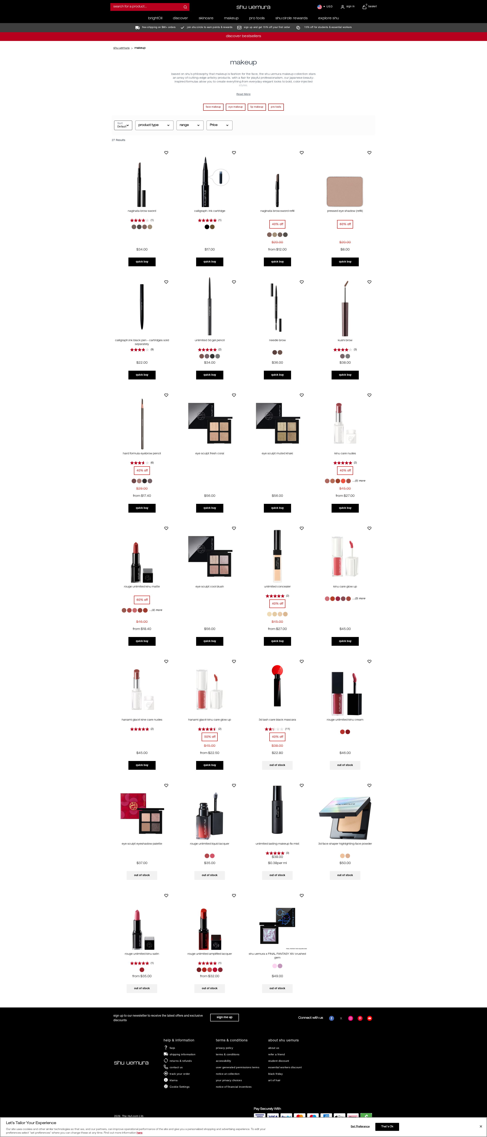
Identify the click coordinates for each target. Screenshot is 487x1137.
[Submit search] (185, 7)
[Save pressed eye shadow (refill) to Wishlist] (369, 152)
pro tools (276, 107)
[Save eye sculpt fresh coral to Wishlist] (234, 395)
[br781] (343, 598)
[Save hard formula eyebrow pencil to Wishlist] (166, 395)
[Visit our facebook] (331, 1018)
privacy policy (224, 1047)
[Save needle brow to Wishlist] (302, 282)
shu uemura (121, 48)
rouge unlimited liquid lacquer (209, 844)
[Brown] (144, 227)
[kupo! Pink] (274, 966)
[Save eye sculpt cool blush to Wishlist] (234, 528)
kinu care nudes (345, 453)
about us (273, 1047)
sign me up (224, 1017)
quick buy (142, 262)
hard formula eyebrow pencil (142, 453)
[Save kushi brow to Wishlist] (369, 282)
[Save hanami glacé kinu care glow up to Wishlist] (234, 661)
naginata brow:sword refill (277, 211)
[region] (243, 1127)
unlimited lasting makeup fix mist (277, 844)
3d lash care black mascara (277, 720)
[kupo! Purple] (280, 966)
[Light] (342, 856)
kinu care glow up (345, 587)
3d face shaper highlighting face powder (345, 844)
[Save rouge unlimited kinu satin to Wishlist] (166, 895)
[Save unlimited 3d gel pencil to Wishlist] (234, 282)
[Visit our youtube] (369, 1018)
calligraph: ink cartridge (209, 211)
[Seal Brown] (150, 227)
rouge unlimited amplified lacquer (210, 954)
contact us (176, 1067)
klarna (173, 1080)
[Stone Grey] (139, 227)
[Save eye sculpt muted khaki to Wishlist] (302, 395)
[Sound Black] (212, 356)
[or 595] (209, 969)
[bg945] (332, 598)
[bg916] (327, 481)
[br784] (129, 610)
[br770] (338, 481)
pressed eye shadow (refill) (345, 211)
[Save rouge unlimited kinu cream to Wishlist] (369, 661)
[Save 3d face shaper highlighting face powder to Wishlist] (369, 785)
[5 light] (280, 614)
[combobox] (149, 7)
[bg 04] (207, 856)
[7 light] (269, 614)
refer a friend (276, 1054)
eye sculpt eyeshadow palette (142, 844)
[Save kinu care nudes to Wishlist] (369, 395)
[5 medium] (285, 614)
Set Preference (360, 1127)
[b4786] (142, 969)
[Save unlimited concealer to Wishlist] (302, 528)
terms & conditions (227, 1054)
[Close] (481, 1126)
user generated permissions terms (237, 1067)
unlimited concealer (277, 587)
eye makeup (235, 107)
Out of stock (277, 765)
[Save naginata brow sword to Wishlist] (166, 152)
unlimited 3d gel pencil (210, 340)
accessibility (223, 1060)
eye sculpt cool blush (210, 587)
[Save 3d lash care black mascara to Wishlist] (302, 661)
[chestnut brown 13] (134, 481)
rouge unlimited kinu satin (142, 954)
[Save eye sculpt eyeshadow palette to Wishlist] (166, 785)
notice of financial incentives (234, 1086)
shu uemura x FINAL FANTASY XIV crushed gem (277, 956)
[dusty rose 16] (139, 481)
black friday (275, 1073)
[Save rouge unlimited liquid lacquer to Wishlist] (234, 785)
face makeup (213, 107)
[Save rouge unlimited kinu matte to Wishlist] (166, 528)
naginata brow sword (142, 211)
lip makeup (256, 107)
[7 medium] (274, 614)
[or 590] (204, 969)
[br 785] (134, 610)
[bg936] (327, 598)
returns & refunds (181, 1060)
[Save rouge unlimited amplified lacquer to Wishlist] (234, 895)
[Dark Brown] (201, 356)
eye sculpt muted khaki (277, 453)
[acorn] (274, 352)
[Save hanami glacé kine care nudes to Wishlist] (166, 661)
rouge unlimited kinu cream (345, 720)
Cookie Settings (179, 1086)
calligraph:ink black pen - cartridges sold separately (142, 342)
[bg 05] (212, 856)
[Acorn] (134, 227)
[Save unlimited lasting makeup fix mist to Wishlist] (302, 785)
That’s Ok (387, 1127)
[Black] (207, 227)
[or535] (343, 481)
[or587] (348, 481)
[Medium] (347, 856)
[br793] (348, 598)
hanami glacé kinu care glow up (209, 720)
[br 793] (140, 610)
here (139, 1133)
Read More (243, 94)
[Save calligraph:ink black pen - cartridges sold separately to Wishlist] (166, 282)
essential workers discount (285, 1067)
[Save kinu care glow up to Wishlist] (369, 528)
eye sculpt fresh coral (209, 453)
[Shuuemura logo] (253, 7)
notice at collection (228, 1073)
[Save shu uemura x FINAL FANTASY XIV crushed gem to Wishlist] (302, 895)
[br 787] (199, 969)
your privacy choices (229, 1080)
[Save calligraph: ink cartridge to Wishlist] (234, 152)
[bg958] (332, 481)
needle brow (277, 340)
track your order (180, 1073)
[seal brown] (280, 352)
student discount (278, 1060)
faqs (172, 1047)
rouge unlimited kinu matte (142, 587)
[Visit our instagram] (350, 1018)
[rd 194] (220, 969)
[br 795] (145, 610)
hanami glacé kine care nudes (142, 720)
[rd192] (347, 732)
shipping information (182, 1054)
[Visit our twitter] (341, 1018)
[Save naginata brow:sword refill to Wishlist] (302, 152)
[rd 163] (215, 969)
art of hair (274, 1080)
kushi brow (345, 340)
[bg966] (124, 610)
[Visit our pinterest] (360, 1018)
